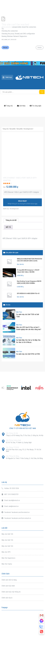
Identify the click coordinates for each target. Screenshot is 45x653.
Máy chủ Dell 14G (7, 534)
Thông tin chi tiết (11, 220)
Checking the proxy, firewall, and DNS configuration (18, 34)
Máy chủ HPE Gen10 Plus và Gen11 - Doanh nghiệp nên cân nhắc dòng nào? (28, 328)
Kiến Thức (19, 312)
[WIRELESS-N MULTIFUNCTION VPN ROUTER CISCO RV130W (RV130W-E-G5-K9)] (9, 261)
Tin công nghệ (36, 106)
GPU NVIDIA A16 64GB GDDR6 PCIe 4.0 (28, 293)
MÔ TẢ (8, 227)
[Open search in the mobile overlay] (22, 92)
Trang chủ (9, 106)
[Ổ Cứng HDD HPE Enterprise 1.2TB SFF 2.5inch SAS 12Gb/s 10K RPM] (9, 272)
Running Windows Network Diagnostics (14, 36)
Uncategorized (28, 129)
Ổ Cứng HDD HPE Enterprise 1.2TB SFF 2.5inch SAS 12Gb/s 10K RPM (28, 271)
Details (40, 47)
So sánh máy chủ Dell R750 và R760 (28, 354)
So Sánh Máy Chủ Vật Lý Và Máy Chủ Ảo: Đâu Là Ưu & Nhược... (28, 341)
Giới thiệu (22, 106)
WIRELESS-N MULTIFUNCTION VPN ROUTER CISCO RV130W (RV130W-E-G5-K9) (29, 260)
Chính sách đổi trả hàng (9, 580)
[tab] (11, 220)
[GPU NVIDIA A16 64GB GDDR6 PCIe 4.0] (9, 295)
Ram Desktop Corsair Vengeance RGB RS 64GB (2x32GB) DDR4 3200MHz (29, 282)
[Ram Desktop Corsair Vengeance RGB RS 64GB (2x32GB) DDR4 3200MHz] (9, 284)
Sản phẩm (12, 129)
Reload (5, 47)
